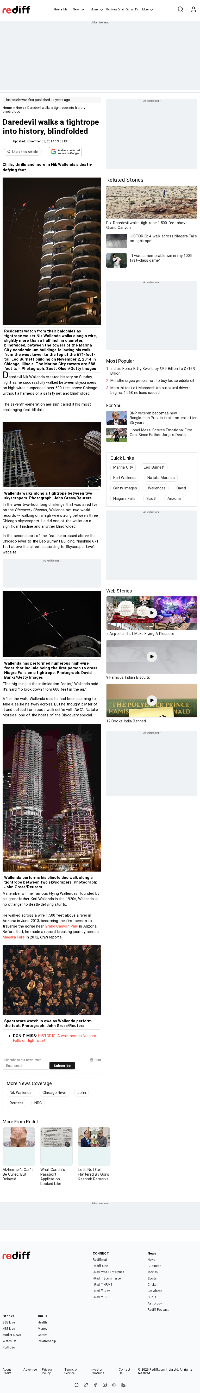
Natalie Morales (161, 477)
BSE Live (9, 1322)
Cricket (153, 1285)
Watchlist (9, 1341)
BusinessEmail (115, 9)
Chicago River (54, 1092)
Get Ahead (155, 1291)
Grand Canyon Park (61, 926)
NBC (38, 1103)
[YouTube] (114, 1385)
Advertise (30, 1369)
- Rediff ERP (101, 1297)
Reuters (16, 1103)
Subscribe (62, 1066)
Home (58, 9)
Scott (151, 498)
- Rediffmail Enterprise (108, 1272)
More (145, 9)
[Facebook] (95, 1385)
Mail (66, 9)
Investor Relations (97, 1371)
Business (154, 1266)
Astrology (155, 1303)
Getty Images (125, 488)
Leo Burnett (154, 467)
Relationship (47, 1341)
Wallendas (157, 488)
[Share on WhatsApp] (76, 1385)
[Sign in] (193, 9)
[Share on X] (86, 1385)
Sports (152, 1278)
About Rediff (7, 1371)
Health (42, 1322)
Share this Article (25, 152)
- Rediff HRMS (102, 1285)
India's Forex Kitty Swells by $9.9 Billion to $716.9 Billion (152, 371)
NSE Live (9, 1329)
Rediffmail (100, 1260)
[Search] (180, 9)
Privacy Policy (47, 1371)
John (81, 1092)
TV (136, 9)
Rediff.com (157, 1369)
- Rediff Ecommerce (107, 1278)
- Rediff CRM (101, 1291)
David (181, 488)
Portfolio (9, 1347)
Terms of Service (71, 1371)
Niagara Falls (14, 937)
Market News (12, 1335)
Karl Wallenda (124, 477)
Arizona (174, 498)
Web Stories (119, 591)
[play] (152, 613)
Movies (153, 1272)
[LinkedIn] (123, 1385)
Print (98, 1060)
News (76, 9)
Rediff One (100, 1266)
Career (42, 1335)
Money (94, 9)
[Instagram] (105, 1385)
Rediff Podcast (158, 1310)
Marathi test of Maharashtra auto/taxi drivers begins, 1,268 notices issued (150, 390)
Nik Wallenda (21, 1092)
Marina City (123, 467)
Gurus (130, 9)
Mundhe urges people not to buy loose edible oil (152, 380)
